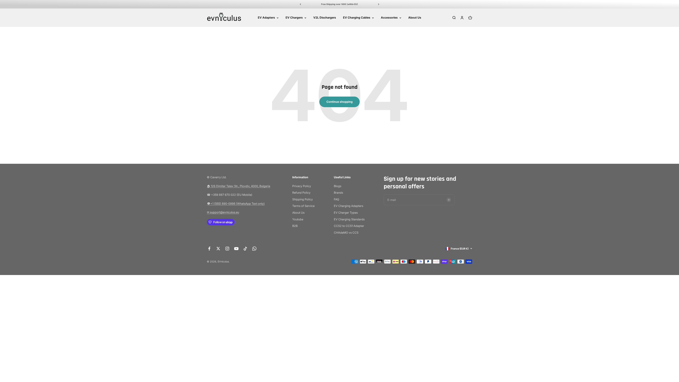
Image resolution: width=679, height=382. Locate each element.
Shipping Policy (302, 199)
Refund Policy (301, 192)
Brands (338, 192)
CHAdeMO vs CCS (346, 232)
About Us (414, 17)
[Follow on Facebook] (209, 248)
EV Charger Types (346, 212)
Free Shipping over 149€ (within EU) (339, 4)
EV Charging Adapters (348, 206)
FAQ (336, 199)
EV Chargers (294, 17)
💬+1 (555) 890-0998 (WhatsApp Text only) (236, 203)
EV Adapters (266, 17)
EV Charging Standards (349, 219)
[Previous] (300, 4)
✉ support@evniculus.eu (223, 212)
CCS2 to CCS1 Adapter (349, 226)
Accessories (389, 17)
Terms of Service (303, 206)
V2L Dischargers (324, 17)
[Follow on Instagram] (227, 248)
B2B (295, 226)
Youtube (297, 219)
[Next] (378, 4)
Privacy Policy (301, 186)
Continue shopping (339, 101)
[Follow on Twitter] (218, 248)
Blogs (337, 186)
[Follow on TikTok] (245, 248)
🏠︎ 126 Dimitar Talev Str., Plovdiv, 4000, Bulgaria (238, 186)
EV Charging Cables (356, 17)
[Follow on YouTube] (236, 248)
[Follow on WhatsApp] (254, 248)
